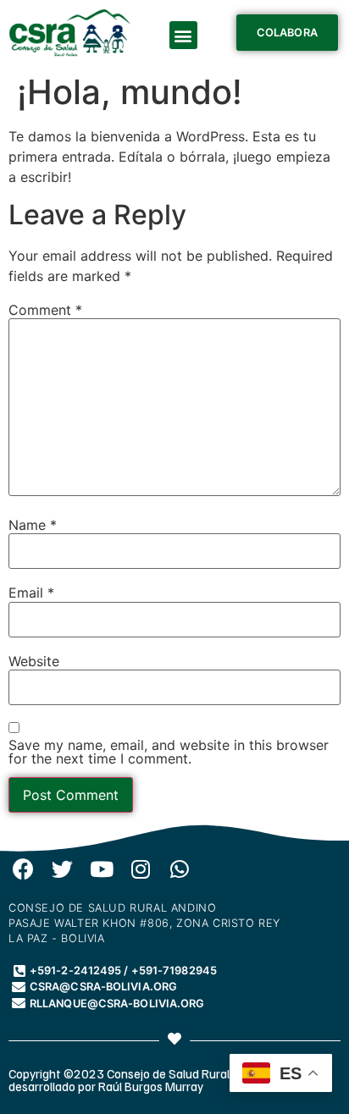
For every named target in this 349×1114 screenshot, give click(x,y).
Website (33, 661)
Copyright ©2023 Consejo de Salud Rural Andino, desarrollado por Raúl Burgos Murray (140, 1080)
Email (31, 592)
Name (32, 525)
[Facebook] (23, 869)
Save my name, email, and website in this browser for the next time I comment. (168, 751)
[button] (183, 35)
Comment (45, 310)
